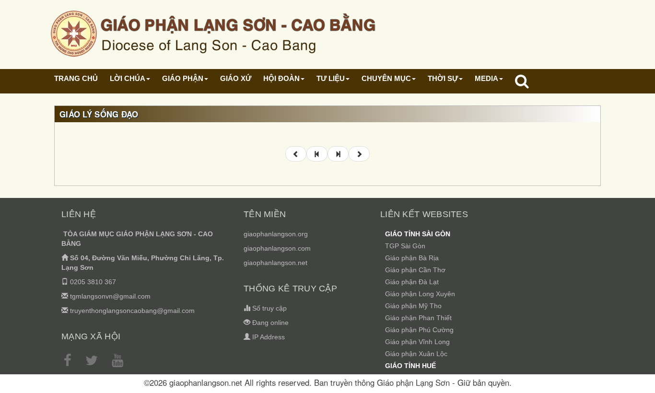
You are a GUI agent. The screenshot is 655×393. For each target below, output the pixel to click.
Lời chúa (127, 78)
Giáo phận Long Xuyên (420, 294)
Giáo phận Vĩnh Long (417, 342)
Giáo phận (182, 78)
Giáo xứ (235, 78)
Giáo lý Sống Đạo (99, 114)
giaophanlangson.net (275, 262)
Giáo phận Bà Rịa (412, 258)
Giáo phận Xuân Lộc (416, 354)
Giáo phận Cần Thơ (415, 270)
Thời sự (443, 78)
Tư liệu (330, 78)
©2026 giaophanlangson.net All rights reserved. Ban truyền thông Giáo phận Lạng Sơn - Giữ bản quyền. (328, 382)
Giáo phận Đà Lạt (412, 282)
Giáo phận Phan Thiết (418, 318)
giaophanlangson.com (277, 248)
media (486, 78)
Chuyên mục (386, 78)
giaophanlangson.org (276, 234)
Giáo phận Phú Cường (419, 330)
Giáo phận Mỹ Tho (413, 306)
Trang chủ (76, 78)
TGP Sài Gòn (405, 246)
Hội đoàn (281, 78)
